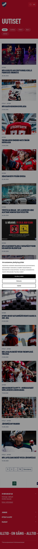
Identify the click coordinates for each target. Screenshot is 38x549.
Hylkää (19, 285)
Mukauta (19, 281)
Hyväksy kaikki (19, 276)
